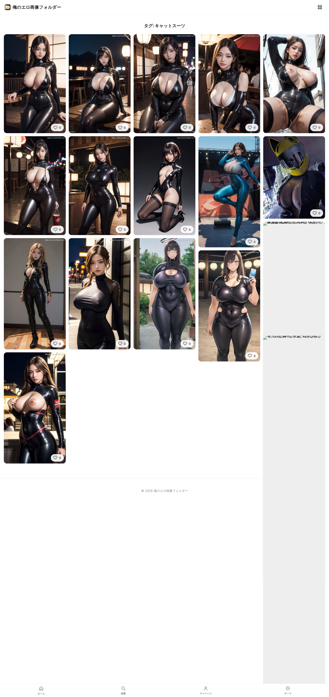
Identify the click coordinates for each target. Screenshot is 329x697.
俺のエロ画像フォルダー (37, 7)
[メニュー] (320, 7)
